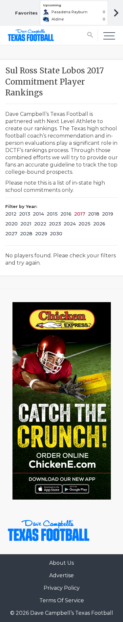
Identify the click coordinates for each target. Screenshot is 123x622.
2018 (93, 214)
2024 (70, 224)
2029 (41, 234)
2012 (10, 214)
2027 (11, 234)
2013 (24, 214)
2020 (11, 224)
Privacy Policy (62, 588)
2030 (56, 234)
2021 (25, 224)
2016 (66, 214)
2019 (107, 214)
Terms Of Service (61, 600)
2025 (84, 224)
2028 (26, 234)
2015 (52, 214)
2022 (40, 224)
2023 (55, 224)
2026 (99, 224)
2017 (79, 214)
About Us (61, 563)
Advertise (61, 575)
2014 (38, 214)
